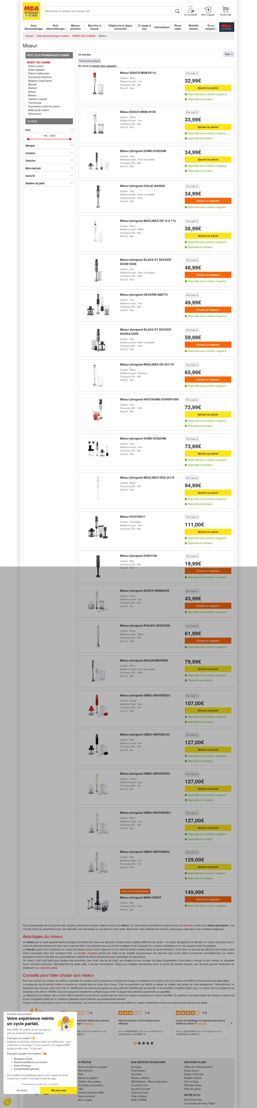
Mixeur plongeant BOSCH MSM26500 (144, 591)
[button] (7, 1102)
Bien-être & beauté (94, 27)
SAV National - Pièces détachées (149, 1081)
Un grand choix (139, 1085)
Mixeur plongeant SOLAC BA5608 (142, 186)
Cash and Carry (140, 1092)
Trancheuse (34, 102)
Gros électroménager (33, 27)
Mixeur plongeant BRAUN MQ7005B (144, 660)
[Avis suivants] (231, 1023)
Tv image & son (144, 27)
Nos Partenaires (193, 1099)
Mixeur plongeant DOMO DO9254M (143, 438)
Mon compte (85, 1100)
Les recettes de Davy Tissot (199, 1103)
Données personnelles (90, 1085)
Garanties (136, 1074)
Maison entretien (75, 27)
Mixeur (32, 91)
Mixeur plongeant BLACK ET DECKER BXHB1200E (145, 262)
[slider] (28, 139)
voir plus (88, 1023)
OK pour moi (58, 1090)
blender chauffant (88, 953)
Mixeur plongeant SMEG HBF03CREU (145, 773)
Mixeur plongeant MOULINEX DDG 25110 (147, 477)
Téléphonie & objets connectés (120, 27)
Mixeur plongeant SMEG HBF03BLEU (145, 734)
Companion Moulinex (40, 77)
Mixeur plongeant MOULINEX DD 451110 (147, 364)
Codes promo (191, 1070)
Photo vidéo (177, 27)
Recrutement (85, 1070)
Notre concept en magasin (93, 1067)
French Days (191, 1081)
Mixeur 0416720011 (132, 517)
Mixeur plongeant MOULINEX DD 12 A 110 (148, 221)
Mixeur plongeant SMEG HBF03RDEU (145, 695)
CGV (80, 1074)
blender (188, 925)
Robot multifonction (39, 73)
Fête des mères (193, 1085)
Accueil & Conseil (140, 1089)
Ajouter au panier (208, 88)
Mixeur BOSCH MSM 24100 (138, 112)
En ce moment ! (210, 27)
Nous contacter (86, 1096)
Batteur (32, 95)
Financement (138, 1070)
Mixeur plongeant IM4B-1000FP (140, 897)
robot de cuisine (49, 967)
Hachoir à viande (37, 99)
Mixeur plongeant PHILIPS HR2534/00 (145, 625)
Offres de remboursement (198, 1067)
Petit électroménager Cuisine (48, 55)
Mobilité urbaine (193, 27)
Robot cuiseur (36, 66)
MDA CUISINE (139, 1100)
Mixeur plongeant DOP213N (138, 556)
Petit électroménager (55, 27)
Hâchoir (32, 88)
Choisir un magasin (208, 200)
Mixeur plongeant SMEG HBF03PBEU (145, 852)
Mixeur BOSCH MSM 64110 (138, 73)
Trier (228, 54)
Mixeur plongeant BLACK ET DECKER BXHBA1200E (145, 331)
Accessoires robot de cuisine (44, 106)
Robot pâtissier (36, 69)
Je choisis (21, 1090)
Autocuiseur (34, 113)
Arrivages (136, 1067)
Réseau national (140, 1078)
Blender (32, 84)
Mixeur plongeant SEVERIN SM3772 (144, 295)
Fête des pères (192, 1089)
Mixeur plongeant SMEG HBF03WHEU (145, 813)
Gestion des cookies (89, 1081)
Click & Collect (139, 1096)
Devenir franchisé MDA (91, 1092)
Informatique (162, 27)
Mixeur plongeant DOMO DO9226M (143, 151)
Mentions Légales (88, 1078)
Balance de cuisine (38, 110)
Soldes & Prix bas (194, 1074)
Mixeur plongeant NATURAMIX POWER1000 (149, 399)
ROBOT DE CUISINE (38, 62)
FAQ (80, 1089)
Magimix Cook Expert (40, 80)
